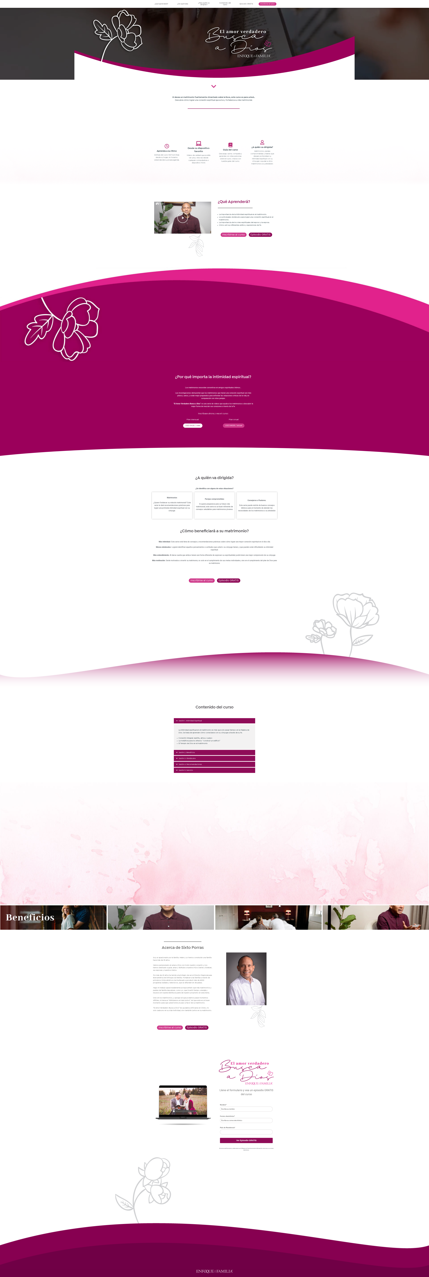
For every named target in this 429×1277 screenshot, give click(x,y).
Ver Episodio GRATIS (246, 1140)
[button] (182, 217)
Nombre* (223, 1105)
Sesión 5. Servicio (186, 770)
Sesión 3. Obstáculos (187, 758)
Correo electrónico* (227, 1116)
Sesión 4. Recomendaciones (190, 764)
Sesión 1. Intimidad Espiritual (190, 720)
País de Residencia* (227, 1127)
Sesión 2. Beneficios (187, 752)
